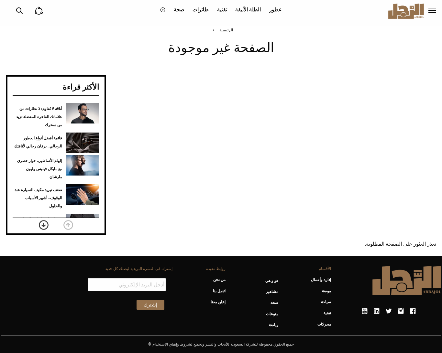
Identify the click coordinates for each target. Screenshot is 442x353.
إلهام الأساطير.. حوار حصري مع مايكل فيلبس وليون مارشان (39, 168)
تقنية (222, 9)
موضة (326, 291)
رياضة (273, 325)
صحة (179, 9)
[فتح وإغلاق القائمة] (432, 11)
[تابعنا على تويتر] (389, 311)
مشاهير (272, 291)
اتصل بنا (219, 291)
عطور (275, 9)
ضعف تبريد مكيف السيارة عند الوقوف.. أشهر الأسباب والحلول (38, 197)
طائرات (201, 9)
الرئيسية (226, 30)
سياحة (326, 302)
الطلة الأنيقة (248, 9)
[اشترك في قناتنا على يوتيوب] (364, 311)
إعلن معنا (218, 302)
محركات (324, 324)
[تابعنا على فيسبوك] (412, 311)
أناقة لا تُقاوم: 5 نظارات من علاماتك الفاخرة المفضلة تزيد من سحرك (39, 116)
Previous (68, 225)
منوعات (272, 314)
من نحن (219, 279)
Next (44, 225)
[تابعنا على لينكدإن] (376, 311)
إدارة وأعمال (321, 279)
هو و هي (271, 280)
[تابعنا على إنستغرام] (400, 311)
